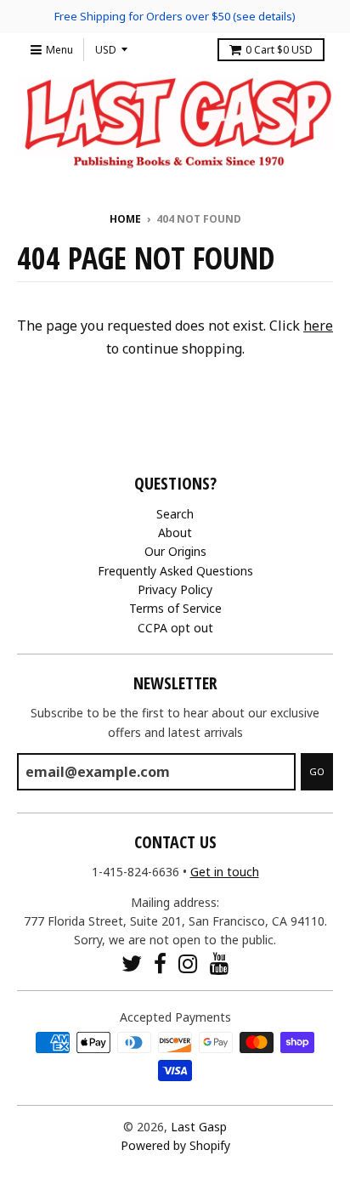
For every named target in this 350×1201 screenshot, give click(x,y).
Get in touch (224, 872)
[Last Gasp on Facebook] (160, 963)
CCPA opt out (175, 628)
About (175, 532)
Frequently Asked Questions (175, 571)
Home (125, 219)
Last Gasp (199, 1127)
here (318, 325)
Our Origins (175, 551)
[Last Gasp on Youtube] (219, 963)
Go (317, 771)
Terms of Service (175, 608)
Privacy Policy (175, 589)
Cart (279, 49)
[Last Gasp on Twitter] (131, 963)
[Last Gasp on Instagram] (188, 963)
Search (175, 514)
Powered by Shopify (175, 1145)
